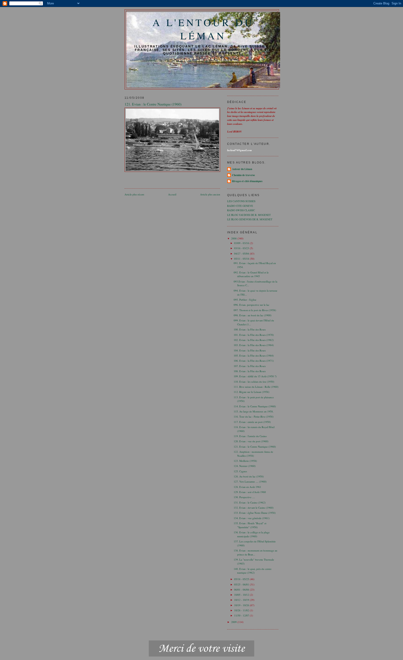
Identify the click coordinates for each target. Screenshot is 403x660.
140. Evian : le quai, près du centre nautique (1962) (252, 571)
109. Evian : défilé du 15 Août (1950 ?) (255, 376)
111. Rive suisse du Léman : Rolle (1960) (256, 386)
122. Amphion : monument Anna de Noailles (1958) (253, 453)
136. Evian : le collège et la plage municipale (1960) (252, 534)
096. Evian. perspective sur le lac (251, 304)
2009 (234, 622)
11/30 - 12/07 (242, 615)
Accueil (172, 194)
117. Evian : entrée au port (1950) (252, 422)
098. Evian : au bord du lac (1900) (252, 315)
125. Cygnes (240, 471)
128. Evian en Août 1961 (247, 487)
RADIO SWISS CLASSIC (241, 210)
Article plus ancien (210, 194)
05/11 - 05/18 (242, 258)
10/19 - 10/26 (242, 605)
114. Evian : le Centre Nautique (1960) (255, 406)
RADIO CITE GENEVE (240, 206)
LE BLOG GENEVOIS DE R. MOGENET (249, 219)
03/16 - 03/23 (242, 248)
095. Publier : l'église (245, 299)
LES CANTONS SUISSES (241, 201)
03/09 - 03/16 (242, 243)
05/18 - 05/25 (242, 579)
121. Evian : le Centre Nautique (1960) (255, 446)
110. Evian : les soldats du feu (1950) (254, 381)
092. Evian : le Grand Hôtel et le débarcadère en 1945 (251, 274)
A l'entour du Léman (203, 29)
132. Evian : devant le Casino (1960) (254, 507)
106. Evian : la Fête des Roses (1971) (254, 360)
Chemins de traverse (243, 175)
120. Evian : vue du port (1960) (251, 441)
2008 (234, 238)
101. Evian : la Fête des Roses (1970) (254, 335)
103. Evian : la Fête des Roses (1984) (254, 345)
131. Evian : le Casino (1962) (250, 502)
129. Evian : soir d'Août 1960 (250, 492)
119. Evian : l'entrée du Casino (250, 436)
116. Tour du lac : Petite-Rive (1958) (254, 416)
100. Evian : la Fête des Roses (250, 329)
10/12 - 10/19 (242, 600)
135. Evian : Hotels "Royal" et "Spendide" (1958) (250, 525)
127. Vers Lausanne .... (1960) (250, 481)
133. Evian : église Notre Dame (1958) (255, 512)
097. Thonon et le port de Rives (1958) (255, 310)
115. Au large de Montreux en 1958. (254, 411)
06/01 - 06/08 (242, 589)
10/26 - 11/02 (242, 610)
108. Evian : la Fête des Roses (250, 371)
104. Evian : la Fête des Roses (250, 350)
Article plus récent (134, 194)
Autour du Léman (242, 169)
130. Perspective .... (244, 497)
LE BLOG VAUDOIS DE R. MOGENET (249, 215)
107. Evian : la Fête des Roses (250, 366)
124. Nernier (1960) (245, 466)
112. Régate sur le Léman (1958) (251, 392)
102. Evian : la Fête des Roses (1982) (254, 340)
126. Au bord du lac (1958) (249, 476)
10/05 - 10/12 (242, 594)
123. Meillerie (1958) (245, 461)
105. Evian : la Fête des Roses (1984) (254, 355)
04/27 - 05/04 (242, 253)
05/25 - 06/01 (242, 584)
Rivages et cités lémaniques (247, 181)
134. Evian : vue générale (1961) (252, 518)
